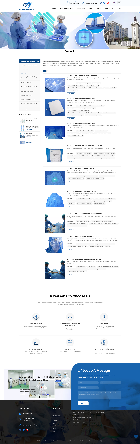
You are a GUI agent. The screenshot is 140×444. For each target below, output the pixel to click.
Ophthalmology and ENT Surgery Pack (29, 87)
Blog (71, 441)
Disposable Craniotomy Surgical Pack (83, 236)
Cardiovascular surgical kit (83, 221)
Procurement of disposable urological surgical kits (79, 201)
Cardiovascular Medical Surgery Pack (29, 104)
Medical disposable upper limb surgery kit (77, 269)
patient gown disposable (79, 422)
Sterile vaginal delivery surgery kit (75, 115)
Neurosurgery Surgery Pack (27, 99)
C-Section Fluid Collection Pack (96, 88)
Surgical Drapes (24, 109)
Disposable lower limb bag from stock (95, 178)
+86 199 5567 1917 (74, 3)
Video (98, 9)
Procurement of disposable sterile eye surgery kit (102, 155)
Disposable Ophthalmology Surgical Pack (84, 146)
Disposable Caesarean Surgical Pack (82, 75)
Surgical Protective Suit (78, 420)
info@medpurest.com (91, 3)
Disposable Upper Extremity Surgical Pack (84, 259)
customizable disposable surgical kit (85, 131)
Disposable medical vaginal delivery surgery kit (78, 110)
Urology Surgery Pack (26, 96)
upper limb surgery (81, 266)
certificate (55, 426)
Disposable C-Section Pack (93, 85)
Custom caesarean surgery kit (83, 83)
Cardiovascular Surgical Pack (111, 223)
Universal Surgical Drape (101, 131)
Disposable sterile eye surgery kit (84, 153)
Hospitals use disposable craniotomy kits (77, 246)
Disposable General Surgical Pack (81, 123)
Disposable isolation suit (79, 425)
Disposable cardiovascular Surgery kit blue (77, 223)
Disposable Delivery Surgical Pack (81, 98)
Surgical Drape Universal (86, 133)
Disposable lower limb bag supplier (76, 178)
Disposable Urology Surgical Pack (81, 191)
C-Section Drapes (30, 141)
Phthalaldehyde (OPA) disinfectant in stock (82, 413)
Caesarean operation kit (99, 203)
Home (54, 9)
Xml (80, 441)
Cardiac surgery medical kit (96, 223)
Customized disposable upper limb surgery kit (108, 266)
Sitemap (75, 441)
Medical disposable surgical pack (84, 203)
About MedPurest (66, 9)
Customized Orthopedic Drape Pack (97, 269)
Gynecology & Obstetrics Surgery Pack (29, 77)
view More (28, 143)
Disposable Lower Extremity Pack (80, 168)
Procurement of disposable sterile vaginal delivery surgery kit (81, 108)
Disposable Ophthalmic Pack (86, 158)
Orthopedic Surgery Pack (27, 92)
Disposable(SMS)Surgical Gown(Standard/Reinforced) (32, 127)
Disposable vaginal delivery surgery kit (106, 113)
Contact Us (109, 9)
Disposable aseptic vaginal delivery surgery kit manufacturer (90, 106)
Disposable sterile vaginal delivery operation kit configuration (81, 113)
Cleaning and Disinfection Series (28, 65)
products (81, 9)
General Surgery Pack (26, 82)
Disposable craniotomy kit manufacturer (105, 244)
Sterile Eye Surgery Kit (73, 158)
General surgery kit (72, 90)
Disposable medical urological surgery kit (102, 201)
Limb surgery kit (91, 266)
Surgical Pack (23, 73)
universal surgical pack (73, 133)
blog (54, 431)
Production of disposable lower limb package (87, 176)
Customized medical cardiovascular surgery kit (102, 221)
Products (55, 418)
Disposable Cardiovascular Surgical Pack (32, 134)
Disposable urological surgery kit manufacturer (104, 198)
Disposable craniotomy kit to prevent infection (99, 246)
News (90, 9)
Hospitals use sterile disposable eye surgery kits (104, 153)
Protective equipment (25, 69)
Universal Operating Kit (110, 88)
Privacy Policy (85, 441)
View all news (100, 413)
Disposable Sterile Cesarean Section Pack (77, 88)
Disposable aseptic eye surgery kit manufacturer (78, 155)
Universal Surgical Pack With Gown (102, 133)
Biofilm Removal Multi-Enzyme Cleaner (32, 119)
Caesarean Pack (96, 83)
